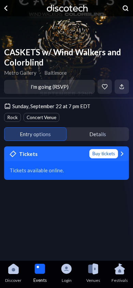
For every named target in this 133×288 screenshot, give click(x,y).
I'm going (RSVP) (50, 87)
